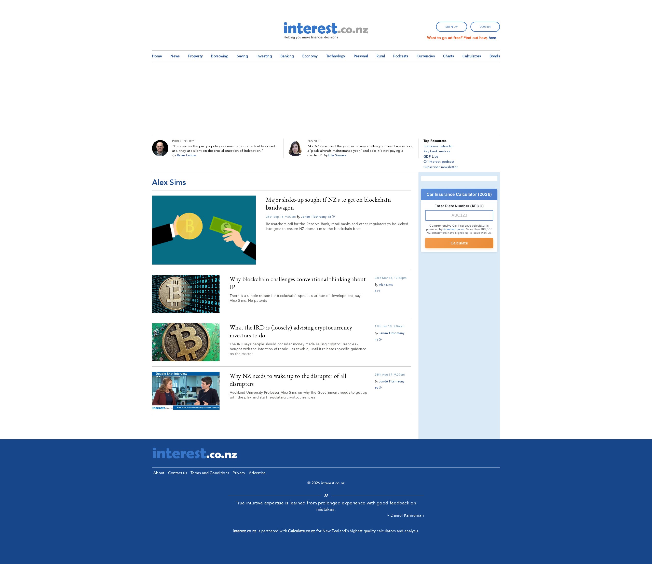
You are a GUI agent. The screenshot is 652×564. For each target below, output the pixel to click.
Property (195, 56)
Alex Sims (386, 285)
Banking (287, 56)
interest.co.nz (244, 530)
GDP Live (431, 156)
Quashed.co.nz (453, 229)
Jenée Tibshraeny (314, 217)
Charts (448, 56)
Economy (310, 56)
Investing (264, 56)
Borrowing (219, 56)
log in (485, 27)
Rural (380, 56)
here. (493, 37)
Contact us (177, 472)
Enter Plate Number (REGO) (459, 206)
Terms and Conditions (210, 472)
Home (157, 56)
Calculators (472, 56)
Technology (335, 56)
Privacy (239, 472)
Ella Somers (337, 155)
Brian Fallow (186, 155)
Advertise (257, 472)
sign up (451, 27)
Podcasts (400, 56)
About (159, 472)
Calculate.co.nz (301, 530)
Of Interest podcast (439, 161)
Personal (361, 56)
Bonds (495, 56)
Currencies (426, 56)
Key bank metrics (437, 151)
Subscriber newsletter (441, 167)
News (175, 56)
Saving (242, 56)
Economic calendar (438, 146)
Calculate (459, 243)
